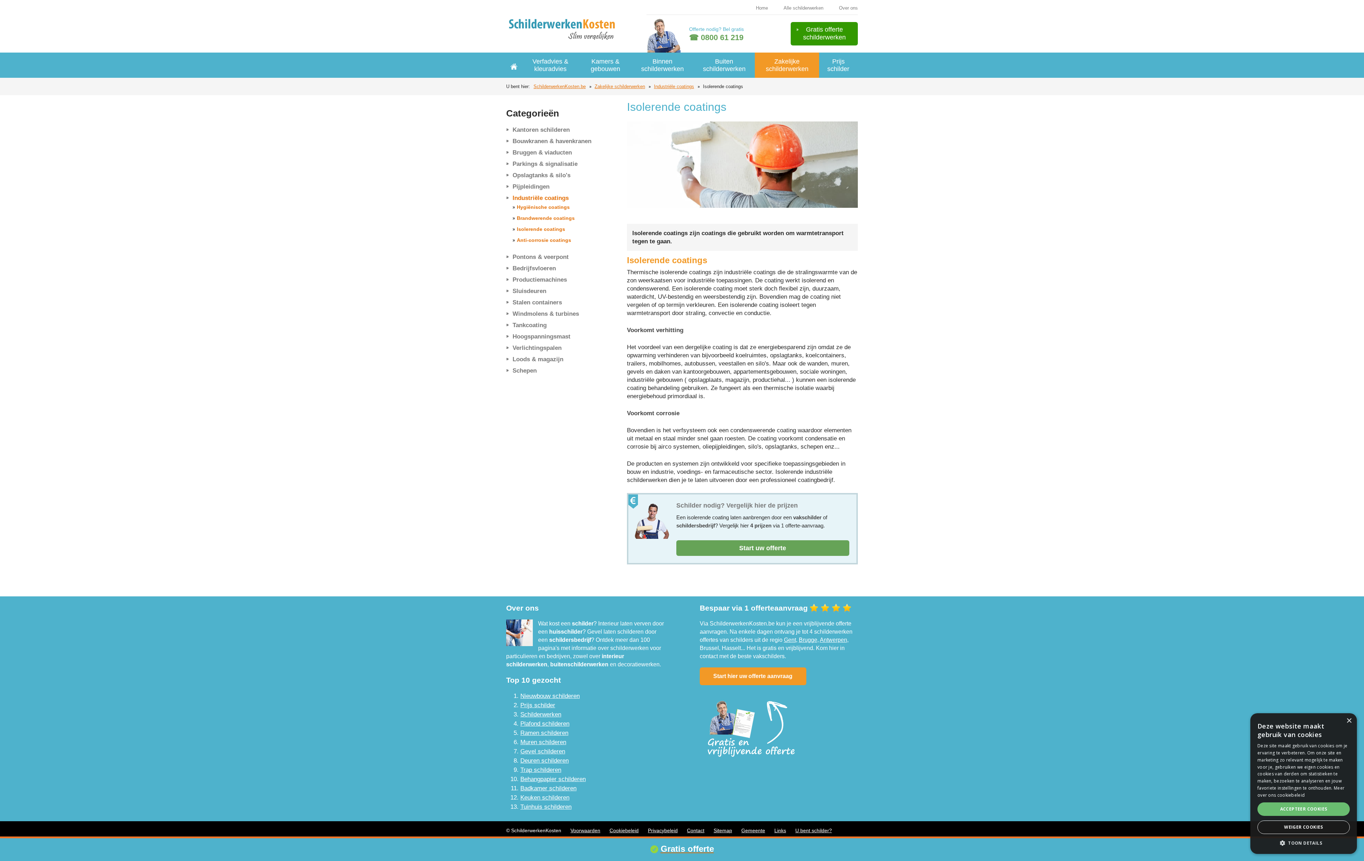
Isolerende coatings (541, 229)
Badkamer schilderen (548, 788)
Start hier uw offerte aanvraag (752, 676)
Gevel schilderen (542, 751)
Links (780, 830)
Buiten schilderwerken (724, 65)
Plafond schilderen (544, 723)
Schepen (525, 370)
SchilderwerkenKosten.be (560, 86)
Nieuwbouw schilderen (550, 696)
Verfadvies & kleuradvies (550, 65)
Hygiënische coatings (543, 207)
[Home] (513, 65)
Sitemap (723, 830)
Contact (695, 830)
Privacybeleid (663, 830)
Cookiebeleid (624, 830)
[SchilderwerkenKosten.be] (564, 28)
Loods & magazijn (538, 359)
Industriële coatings (674, 86)
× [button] (1349, 721)
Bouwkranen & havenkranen (552, 141)
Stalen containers (537, 302)
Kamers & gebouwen (605, 65)
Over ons (848, 8)
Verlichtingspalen (537, 348)
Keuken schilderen (544, 797)
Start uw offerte (762, 548)
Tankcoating (530, 325)
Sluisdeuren (529, 291)
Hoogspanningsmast (541, 336)
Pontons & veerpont (541, 257)
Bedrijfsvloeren (534, 268)
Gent (790, 640)
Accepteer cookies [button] (1303, 809)
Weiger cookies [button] (1303, 827)
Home (762, 8)
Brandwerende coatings (546, 218)
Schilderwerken (540, 714)
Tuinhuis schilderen (546, 806)
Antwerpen (833, 640)
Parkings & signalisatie (545, 164)
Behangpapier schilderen (553, 779)
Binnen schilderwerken (662, 65)
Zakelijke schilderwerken (787, 65)
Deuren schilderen (544, 760)
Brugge (808, 640)
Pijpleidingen (531, 186)
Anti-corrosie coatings (544, 240)
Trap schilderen (540, 770)
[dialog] (1303, 783)
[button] (1303, 843)
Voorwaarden (585, 830)
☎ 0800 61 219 (716, 37)
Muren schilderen (543, 742)
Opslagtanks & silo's (541, 175)
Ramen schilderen (544, 733)
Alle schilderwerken (803, 8)
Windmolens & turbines (546, 313)
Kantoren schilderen (541, 129)
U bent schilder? (813, 830)
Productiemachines (540, 279)
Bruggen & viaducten (542, 152)
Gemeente (753, 830)
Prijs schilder (838, 65)
